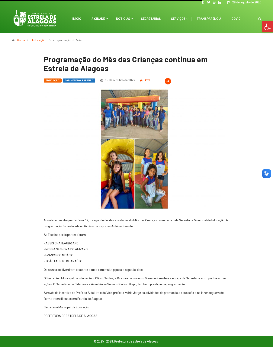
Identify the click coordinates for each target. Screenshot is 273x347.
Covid (236, 18)
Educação (38, 40)
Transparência (209, 18)
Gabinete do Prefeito (79, 80)
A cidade (98, 18)
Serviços (178, 18)
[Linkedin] (219, 2)
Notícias (123, 18)
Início (76, 18)
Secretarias (151, 18)
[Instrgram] (214, 2)
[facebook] (203, 2)
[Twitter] (208, 2)
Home (21, 40)
